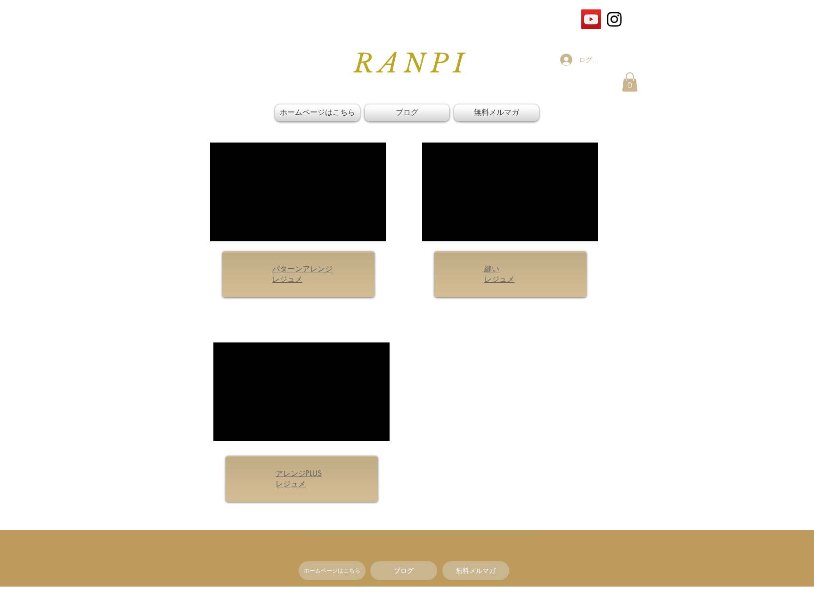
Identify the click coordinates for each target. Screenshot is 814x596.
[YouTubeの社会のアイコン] (591, 19)
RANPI (411, 63)
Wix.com (466, 591)
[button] (630, 82)
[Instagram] (614, 19)
